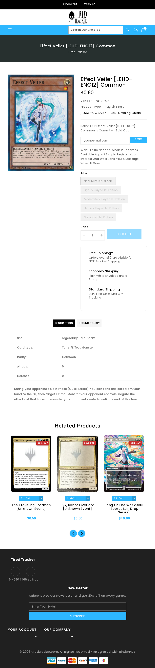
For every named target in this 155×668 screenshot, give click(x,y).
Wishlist (89, 4)
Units (84, 227)
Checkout (70, 4)
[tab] (64, 323)
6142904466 (15, 579)
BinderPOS (127, 651)
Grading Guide (129, 113)
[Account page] (136, 30)
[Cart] (144, 30)
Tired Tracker (77, 52)
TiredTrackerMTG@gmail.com (30, 579)
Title (84, 173)
